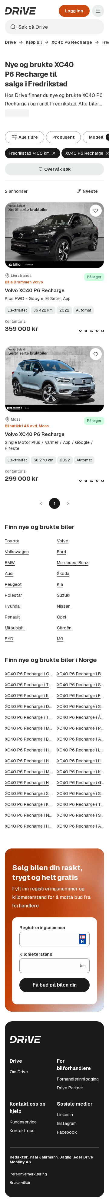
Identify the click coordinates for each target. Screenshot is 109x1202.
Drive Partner (70, 1087)
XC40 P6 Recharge (71, 42)
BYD (9, 638)
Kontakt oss (22, 1130)
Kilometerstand (35, 954)
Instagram (67, 1123)
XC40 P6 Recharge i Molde (31, 771)
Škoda (63, 573)
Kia (60, 584)
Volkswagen (17, 551)
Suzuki (63, 595)
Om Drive (19, 1071)
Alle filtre (28, 137)
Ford (61, 551)
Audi (9, 573)
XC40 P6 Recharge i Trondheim (36, 684)
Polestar (13, 595)
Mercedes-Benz (72, 562)
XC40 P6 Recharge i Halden (32, 760)
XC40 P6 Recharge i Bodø (31, 739)
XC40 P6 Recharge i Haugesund (36, 826)
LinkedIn (65, 1114)
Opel (61, 617)
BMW (10, 562)
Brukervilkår (20, 1183)
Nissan (64, 606)
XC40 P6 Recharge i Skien (83, 706)
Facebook (67, 1132)
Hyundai (13, 606)
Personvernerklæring (28, 1174)
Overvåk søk (57, 169)
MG (60, 638)
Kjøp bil (34, 42)
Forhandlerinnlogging (78, 1079)
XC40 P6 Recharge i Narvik (32, 815)
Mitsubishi (15, 627)
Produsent (63, 137)
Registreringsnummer (42, 927)
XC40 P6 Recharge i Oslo (30, 673)
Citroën (64, 627)
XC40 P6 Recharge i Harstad (33, 782)
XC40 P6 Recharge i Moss (31, 728)
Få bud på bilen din (55, 985)
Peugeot (13, 584)
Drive (10, 42)
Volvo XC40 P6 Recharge (34, 290)
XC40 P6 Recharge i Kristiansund (38, 804)
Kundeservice (23, 1122)
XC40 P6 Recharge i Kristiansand (38, 695)
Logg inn (74, 10)
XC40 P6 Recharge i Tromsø (33, 717)
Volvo (62, 540)
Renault (12, 617)
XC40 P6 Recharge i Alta (81, 826)
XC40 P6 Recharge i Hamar (31, 750)
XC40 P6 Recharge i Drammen (34, 706)
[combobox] (54, 26)
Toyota (12, 540)
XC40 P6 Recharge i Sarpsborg (36, 793)
